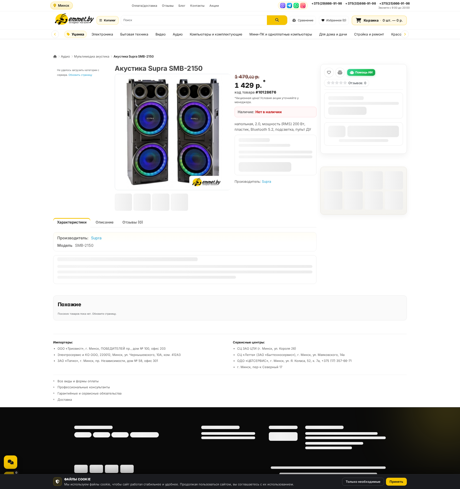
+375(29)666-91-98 (326, 3)
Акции (214, 5)
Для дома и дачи (333, 34)
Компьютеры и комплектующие (216, 34)
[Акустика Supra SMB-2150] (173, 132)
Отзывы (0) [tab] (132, 222)
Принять (396, 481)
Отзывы (168, 5)
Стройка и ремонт (369, 34)
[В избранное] (329, 72)
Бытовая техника (134, 34)
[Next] (405, 34)
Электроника (102, 34)
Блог (181, 5)
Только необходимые (363, 481)
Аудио (178, 34)
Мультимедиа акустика (91, 56)
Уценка (78, 34)
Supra (266, 181)
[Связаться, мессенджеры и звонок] (10, 462)
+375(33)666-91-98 (360, 3)
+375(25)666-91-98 (394, 3)
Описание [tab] (105, 222)
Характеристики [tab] (71, 222)
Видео (160, 34)
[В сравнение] (340, 72)
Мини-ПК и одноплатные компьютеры (280, 34)
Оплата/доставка (144, 5)
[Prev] (55, 34)
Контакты (197, 5)
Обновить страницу (80, 75)
